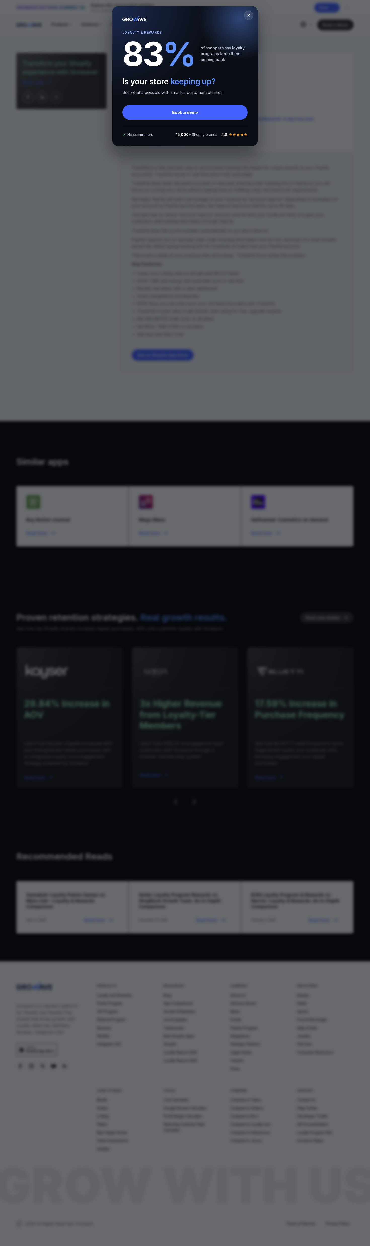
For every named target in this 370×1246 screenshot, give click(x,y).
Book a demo (185, 112)
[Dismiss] (248, 15)
